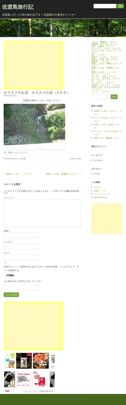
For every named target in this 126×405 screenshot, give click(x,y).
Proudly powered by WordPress (54, 399)
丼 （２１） (97, 80)
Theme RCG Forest (77, 399)
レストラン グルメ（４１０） (106, 48)
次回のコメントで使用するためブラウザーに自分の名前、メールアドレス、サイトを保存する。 (41, 268)
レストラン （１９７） (103, 82)
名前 (7, 230)
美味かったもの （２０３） (105, 56)
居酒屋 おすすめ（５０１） (105, 43)
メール (8, 241)
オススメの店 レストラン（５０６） (106, 51)
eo (16, 158)
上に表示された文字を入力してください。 (24, 281)
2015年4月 (98, 160)
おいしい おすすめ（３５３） (106, 78)
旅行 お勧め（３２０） (103, 46)
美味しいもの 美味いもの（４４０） (106, 64)
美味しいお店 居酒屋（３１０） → (63, 173)
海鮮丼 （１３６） (101, 61)
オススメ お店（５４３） (104, 76)
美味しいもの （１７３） (104, 71)
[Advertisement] (32, 65)
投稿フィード (100, 190)
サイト (7, 252)
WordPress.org (100, 197)
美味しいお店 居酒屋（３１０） (105, 68)
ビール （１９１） (101, 91)
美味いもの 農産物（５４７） (108, 137)
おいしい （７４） (101, 74)
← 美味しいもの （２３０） (18, 173)
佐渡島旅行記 (17, 6)
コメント (9, 197)
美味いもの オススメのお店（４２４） (105, 88)
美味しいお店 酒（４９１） (105, 59)
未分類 (23, 158)
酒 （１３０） (98, 54)
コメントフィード (102, 193)
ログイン (98, 187)
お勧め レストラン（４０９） (106, 84)
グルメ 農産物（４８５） (104, 41)
